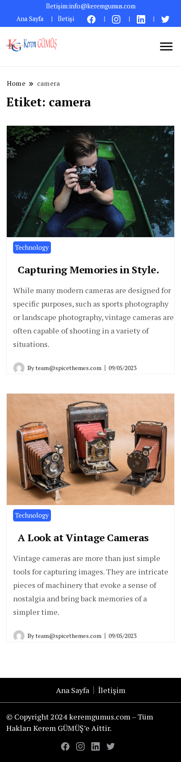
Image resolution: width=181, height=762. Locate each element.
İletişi (66, 19)
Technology (32, 247)
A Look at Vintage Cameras (83, 537)
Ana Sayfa (29, 19)
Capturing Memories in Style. (88, 269)
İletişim (111, 690)
